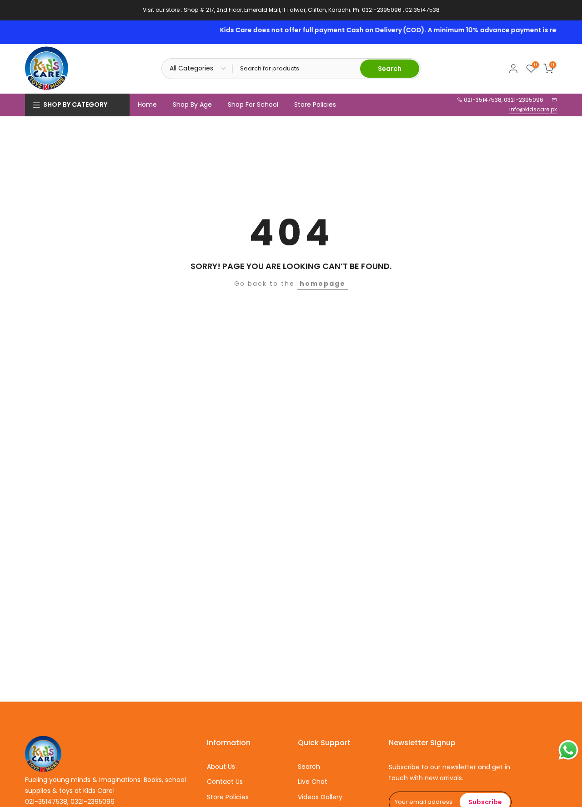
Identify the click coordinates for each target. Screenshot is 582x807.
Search (309, 766)
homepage (323, 283)
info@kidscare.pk (533, 109)
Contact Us (225, 781)
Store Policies (315, 104)
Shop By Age (192, 104)
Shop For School (253, 104)
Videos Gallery (320, 797)
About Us (221, 766)
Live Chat (312, 781)
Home (147, 104)
